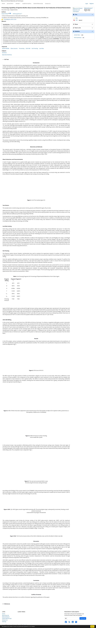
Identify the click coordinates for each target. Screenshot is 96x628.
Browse (17, 3)
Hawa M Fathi (5, 13)
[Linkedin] (72, 622)
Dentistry (4, 52)
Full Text (6, 59)
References (7, 604)
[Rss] (76, 622)
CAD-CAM (28, 48)
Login (86, 3)
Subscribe (82, 618)
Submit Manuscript (38, 3)
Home (3, 3)
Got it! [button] (92, 626)
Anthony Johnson (17, 13)
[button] (35, 626)
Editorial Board (5, 617)
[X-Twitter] (69, 622)
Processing (21, 48)
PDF (78, 20)
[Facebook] (65, 622)
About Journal (5, 615)
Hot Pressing (35, 48)
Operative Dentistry (7, 54)
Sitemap (4, 621)
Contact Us (47, 3)
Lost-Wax (41, 48)
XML (76, 18)
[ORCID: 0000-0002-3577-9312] (10, 13)
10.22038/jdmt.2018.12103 (9, 19)
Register (92, 3)
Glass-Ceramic (14, 48)
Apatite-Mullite (5, 48)
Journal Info (10, 3)
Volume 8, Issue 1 (88, 8)
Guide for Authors (26, 3)
